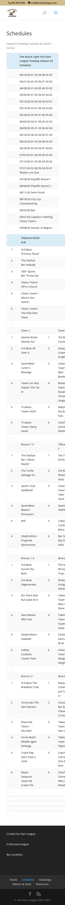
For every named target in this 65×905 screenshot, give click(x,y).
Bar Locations (14, 854)
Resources (42, 884)
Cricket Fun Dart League (20, 834)
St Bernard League (17, 844)
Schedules (28, 879)
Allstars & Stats (21, 884)
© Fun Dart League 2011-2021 (32, 900)
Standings (45, 879)
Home (13, 879)
